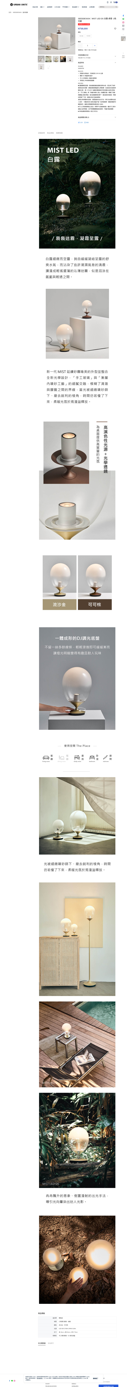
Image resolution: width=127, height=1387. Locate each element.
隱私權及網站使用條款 (51, 1386)
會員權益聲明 (75, 1386)
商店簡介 (47, 1383)
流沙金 (81, 36)
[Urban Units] (19, 5)
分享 (81, 122)
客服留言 (74, 1383)
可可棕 (88, 36)
